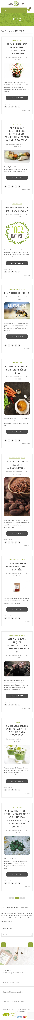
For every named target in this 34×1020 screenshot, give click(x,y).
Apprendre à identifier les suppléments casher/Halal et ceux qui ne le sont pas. (17, 134)
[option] (17, 945)
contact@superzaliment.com (13, 973)
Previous (5, 897)
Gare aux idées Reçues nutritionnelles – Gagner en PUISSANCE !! (17, 645)
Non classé (17, 722)
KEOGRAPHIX (21, 1011)
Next (28, 897)
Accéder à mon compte (11, 982)
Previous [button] (3, 945)
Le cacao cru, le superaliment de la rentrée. (17, 566)
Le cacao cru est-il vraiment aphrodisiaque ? (17, 464)
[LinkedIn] (19, 107)
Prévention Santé (17, 40)
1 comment (26, 349)
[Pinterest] (12, 107)
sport (23, 289)
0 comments (26, 110)
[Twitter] (9, 107)
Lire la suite (17, 98)
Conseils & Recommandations (13, 992)
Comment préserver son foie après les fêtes (17, 369)
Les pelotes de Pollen (17, 293)
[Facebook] (5, 107)
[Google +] (16, 107)
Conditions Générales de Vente (13, 1002)
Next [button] (30, 945)
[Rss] (21, 953)
